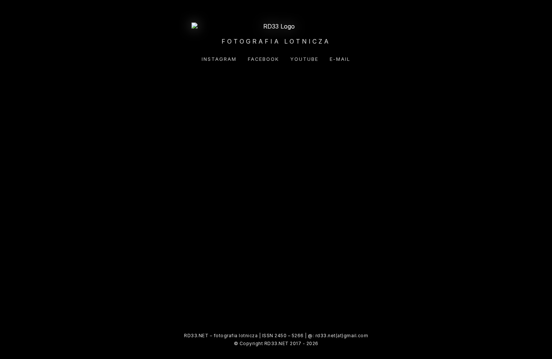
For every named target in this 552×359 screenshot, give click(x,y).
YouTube (304, 59)
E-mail (340, 59)
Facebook (263, 59)
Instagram (219, 59)
